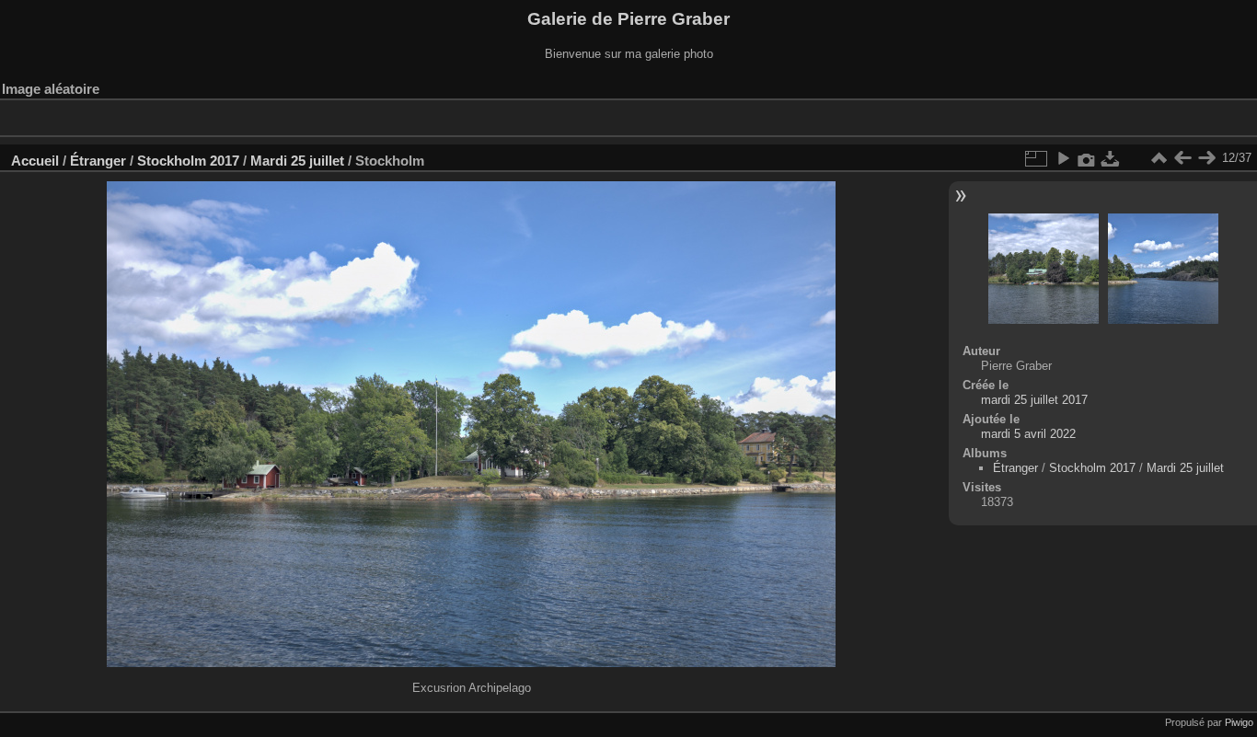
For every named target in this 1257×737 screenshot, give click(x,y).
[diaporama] (1063, 158)
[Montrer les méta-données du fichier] (1087, 158)
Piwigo (1239, 722)
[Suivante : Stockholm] (1206, 158)
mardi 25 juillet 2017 (1034, 400)
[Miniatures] (1159, 158)
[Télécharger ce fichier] (1111, 158)
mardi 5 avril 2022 (1028, 434)
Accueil (35, 160)
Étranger (98, 160)
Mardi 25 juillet (297, 160)
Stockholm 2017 (188, 160)
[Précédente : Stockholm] (1182, 158)
